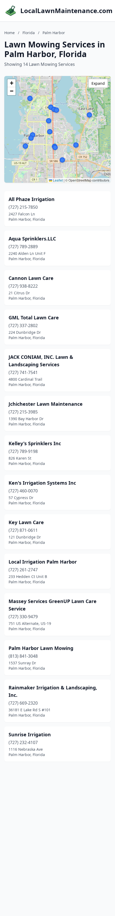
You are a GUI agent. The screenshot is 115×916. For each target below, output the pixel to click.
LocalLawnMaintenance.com (66, 10)
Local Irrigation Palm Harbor (43, 562)
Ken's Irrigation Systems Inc (42, 483)
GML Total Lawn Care (34, 317)
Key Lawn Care (26, 522)
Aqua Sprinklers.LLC (32, 238)
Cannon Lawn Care (31, 278)
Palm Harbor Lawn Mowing (41, 648)
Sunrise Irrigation (30, 734)
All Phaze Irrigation (32, 199)
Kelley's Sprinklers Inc (35, 443)
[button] (50, 107)
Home (9, 32)
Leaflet (57, 180)
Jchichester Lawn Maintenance (46, 404)
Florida (28, 32)
